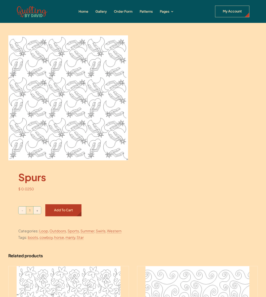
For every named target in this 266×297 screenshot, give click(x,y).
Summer (87, 231)
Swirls (101, 231)
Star (80, 237)
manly (70, 237)
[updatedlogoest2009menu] (32, 6)
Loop (43, 231)
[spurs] (68, 97)
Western (114, 231)
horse (59, 237)
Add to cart (63, 210)
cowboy (46, 237)
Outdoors (57, 231)
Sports (73, 231)
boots (33, 237)
